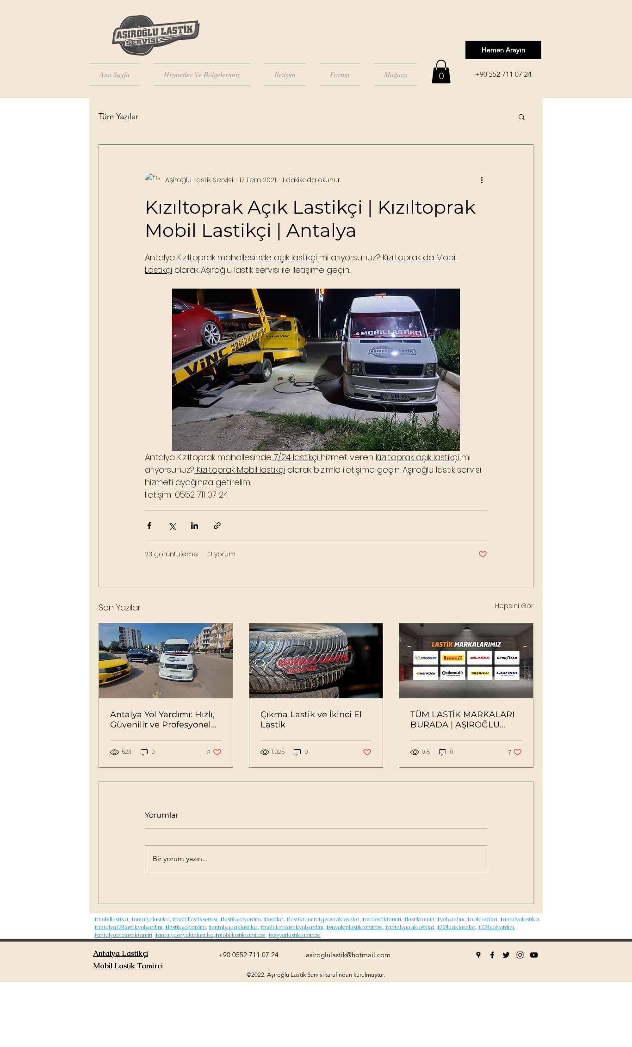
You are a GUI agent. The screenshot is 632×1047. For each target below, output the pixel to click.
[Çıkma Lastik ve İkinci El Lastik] (316, 660)
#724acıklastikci (456, 927)
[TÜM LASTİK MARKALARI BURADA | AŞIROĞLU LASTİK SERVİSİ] (466, 660)
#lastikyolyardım (240, 919)
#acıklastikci (482, 919)
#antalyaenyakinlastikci (184, 935)
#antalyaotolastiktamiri (123, 935)
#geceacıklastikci (338, 919)
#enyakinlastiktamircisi (354, 927)
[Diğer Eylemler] (481, 179)
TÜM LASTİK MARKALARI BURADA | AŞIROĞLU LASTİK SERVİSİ (462, 719)
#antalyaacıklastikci (233, 927)
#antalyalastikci (150, 919)
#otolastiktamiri (381, 919)
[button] (441, 71)
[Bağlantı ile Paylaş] (217, 525)
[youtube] (534, 955)
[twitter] (506, 955)
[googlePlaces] (478, 955)
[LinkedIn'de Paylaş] (194, 525)
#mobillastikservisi (195, 919)
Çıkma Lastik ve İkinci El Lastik (311, 719)
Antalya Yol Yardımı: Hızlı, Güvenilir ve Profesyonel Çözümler (162, 719)
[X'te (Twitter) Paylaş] (171, 525)
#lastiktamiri (301, 919)
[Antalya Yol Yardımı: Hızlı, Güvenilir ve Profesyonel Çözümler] (166, 660)
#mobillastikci (111, 919)
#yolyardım (451, 919)
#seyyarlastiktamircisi (294, 935)
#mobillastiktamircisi (240, 935)
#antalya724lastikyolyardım (128, 927)
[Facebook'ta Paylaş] (149, 525)
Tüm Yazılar (118, 116)
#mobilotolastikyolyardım (291, 927)
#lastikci (274, 919)
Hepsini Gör (514, 605)
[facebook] (492, 955)
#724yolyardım (496, 927)
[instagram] (520, 955)
